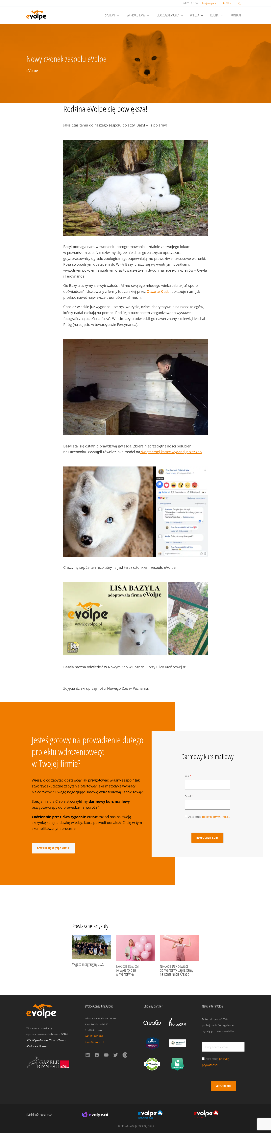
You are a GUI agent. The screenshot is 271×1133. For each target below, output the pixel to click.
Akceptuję (209, 817)
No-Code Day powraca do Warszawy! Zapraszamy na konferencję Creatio (176, 970)
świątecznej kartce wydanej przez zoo (171, 451)
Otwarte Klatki (158, 291)
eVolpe (32, 70)
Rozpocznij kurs (207, 838)
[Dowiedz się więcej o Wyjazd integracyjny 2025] (91, 946)
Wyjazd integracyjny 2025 (88, 964)
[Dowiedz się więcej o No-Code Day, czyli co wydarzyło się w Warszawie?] (135, 947)
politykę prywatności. (216, 817)
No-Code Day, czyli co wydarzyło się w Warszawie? (127, 970)
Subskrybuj (223, 1086)
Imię (187, 775)
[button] (239, 4)
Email (188, 796)
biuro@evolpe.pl (208, 3)
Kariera (227, 3)
